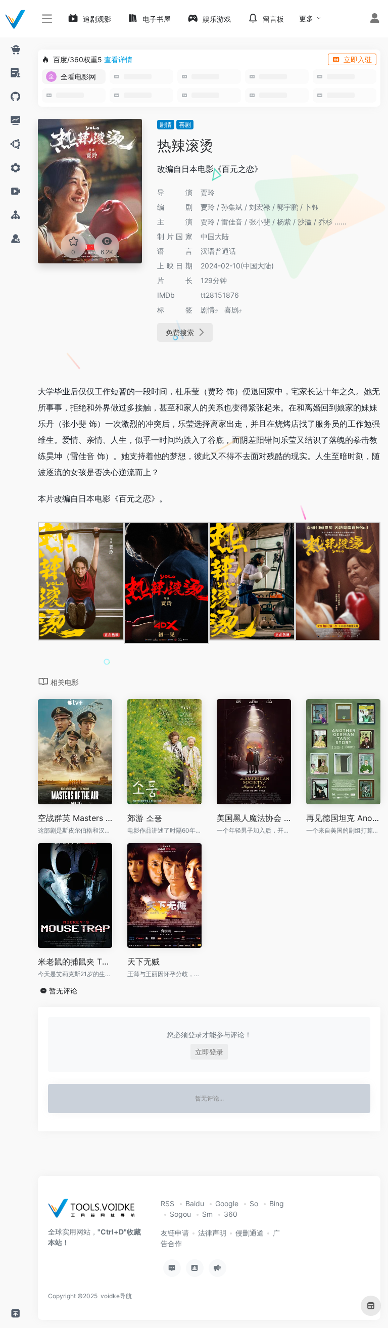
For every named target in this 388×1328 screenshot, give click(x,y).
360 (230, 1214)
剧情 (166, 124)
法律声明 (212, 1232)
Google (226, 1203)
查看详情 (118, 59)
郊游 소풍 (144, 818)
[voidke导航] (94, 1211)
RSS (167, 1203)
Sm (207, 1214)
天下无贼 (143, 961)
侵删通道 (249, 1232)
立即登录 (209, 1051)
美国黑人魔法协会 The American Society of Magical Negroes (254, 818)
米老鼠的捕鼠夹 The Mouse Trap (75, 961)
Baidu (194, 1203)
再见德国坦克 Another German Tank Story (343, 818)
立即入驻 (358, 59)
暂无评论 (63, 990)
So (254, 1203)
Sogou (180, 1214)
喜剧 (185, 124)
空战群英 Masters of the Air (75, 818)
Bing (276, 1203)
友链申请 (175, 1232)
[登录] (374, 19)
